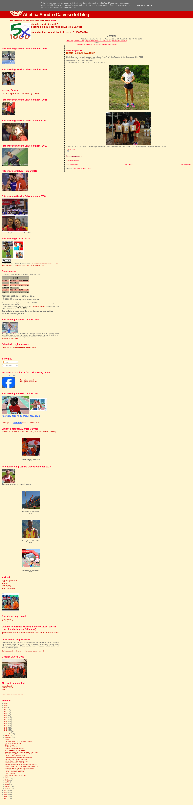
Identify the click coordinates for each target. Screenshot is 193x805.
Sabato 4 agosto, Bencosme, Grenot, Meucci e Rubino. (21, 766)
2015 (5, 724)
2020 (5, 714)
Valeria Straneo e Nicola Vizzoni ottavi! (16, 761)
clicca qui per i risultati (27, 380)
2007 (5, 799)
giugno (7, 779)
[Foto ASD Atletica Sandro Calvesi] (8, 387)
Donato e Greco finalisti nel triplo (15, 755)
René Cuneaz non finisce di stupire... (16, 775)
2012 (5, 730)
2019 (5, 716)
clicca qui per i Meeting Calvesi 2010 (20, 423)
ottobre (7, 736)
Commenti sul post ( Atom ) (82, 168)
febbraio (8, 786)
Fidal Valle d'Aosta (8, 688)
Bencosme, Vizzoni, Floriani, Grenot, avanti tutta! (19, 768)
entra (53, 20)
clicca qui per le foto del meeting (10, 375)
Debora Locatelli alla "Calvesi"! (14, 771)
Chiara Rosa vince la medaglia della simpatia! (19, 757)
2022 (5, 710)
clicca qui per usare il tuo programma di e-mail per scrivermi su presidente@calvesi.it (97, 41)
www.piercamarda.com (10, 338)
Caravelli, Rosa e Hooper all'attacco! (16, 759)
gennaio (8, 788)
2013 (5, 728)
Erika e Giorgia (9, 745)
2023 (5, 707)
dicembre (8, 732)
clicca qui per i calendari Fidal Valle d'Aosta (19, 347)
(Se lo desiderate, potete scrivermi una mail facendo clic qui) (23, 651)
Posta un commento (72, 160)
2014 (5, 726)
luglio (7, 777)
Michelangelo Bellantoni (9, 621)
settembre (8, 737)
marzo (7, 785)
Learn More (140, 5)
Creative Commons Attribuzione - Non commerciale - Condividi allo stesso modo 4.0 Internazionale (30, 264)
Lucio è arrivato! (10, 773)
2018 (5, 718)
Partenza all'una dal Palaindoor (14, 748)
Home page (129, 164)
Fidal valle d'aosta (7, 582)
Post (6, 362)
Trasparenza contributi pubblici (12, 695)
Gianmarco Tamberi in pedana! (14, 763)
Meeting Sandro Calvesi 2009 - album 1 (31, 460)
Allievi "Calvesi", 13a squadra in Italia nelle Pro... (19, 754)
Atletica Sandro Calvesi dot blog (56, 14)
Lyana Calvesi (6, 619)
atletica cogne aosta (8, 588)
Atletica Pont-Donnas (8, 587)
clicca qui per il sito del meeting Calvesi (21, 93)
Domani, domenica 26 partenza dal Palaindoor (19, 741)
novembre (8, 734)
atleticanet (5, 583)
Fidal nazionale (6, 585)
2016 (5, 722)
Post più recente (72, 164)
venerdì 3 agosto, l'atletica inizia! (15, 770)
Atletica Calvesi (7, 686)
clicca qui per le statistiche (28, 381)
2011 (5, 790)
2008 (5, 797)
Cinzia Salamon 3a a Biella (80, 53)
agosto (7, 739)
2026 (5, 703)
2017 (5, 720)
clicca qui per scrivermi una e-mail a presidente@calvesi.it (96, 44)
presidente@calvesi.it (37, 306)
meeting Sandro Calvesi (9, 580)
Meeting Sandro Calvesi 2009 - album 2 (31, 512)
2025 (5, 705)
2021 (5, 712)
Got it (149, 5)
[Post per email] (67, 151)
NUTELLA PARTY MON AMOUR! (15, 750)
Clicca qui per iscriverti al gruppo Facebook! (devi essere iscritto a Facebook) (29, 432)
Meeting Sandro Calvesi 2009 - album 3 (31, 541)
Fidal (3, 689)
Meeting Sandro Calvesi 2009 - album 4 (31, 570)
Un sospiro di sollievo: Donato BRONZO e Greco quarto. (22, 752)
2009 (5, 794)
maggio (7, 781)
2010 (5, 792)
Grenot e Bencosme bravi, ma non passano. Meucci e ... (22, 764)
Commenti (8, 365)
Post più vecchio (185, 164)
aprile (7, 783)
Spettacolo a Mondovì (11, 747)
